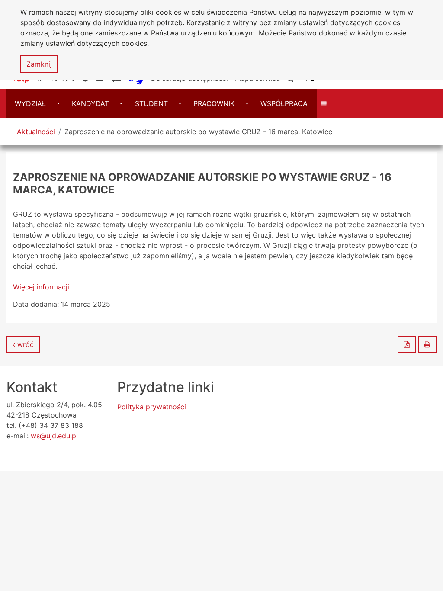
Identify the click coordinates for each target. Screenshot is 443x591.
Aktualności (36, 131)
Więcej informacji (41, 287)
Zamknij (39, 64)
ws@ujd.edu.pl (54, 435)
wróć (24, 344)
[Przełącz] (324, 103)
